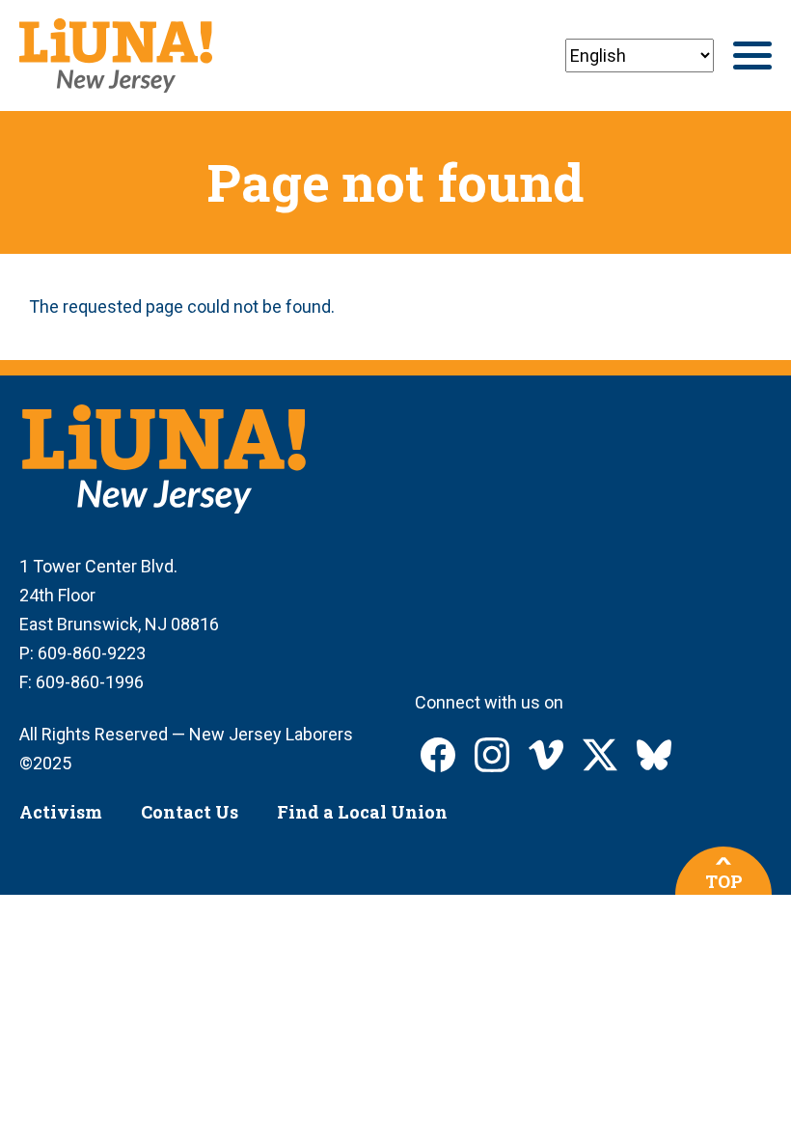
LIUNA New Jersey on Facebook (438, 755)
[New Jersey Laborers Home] (116, 55)
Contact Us (189, 811)
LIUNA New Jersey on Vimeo (546, 755)
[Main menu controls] (752, 55)
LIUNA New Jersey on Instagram (492, 755)
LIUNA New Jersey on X (600, 755)
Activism (60, 811)
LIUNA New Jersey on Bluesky (654, 755)
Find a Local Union (362, 811)
